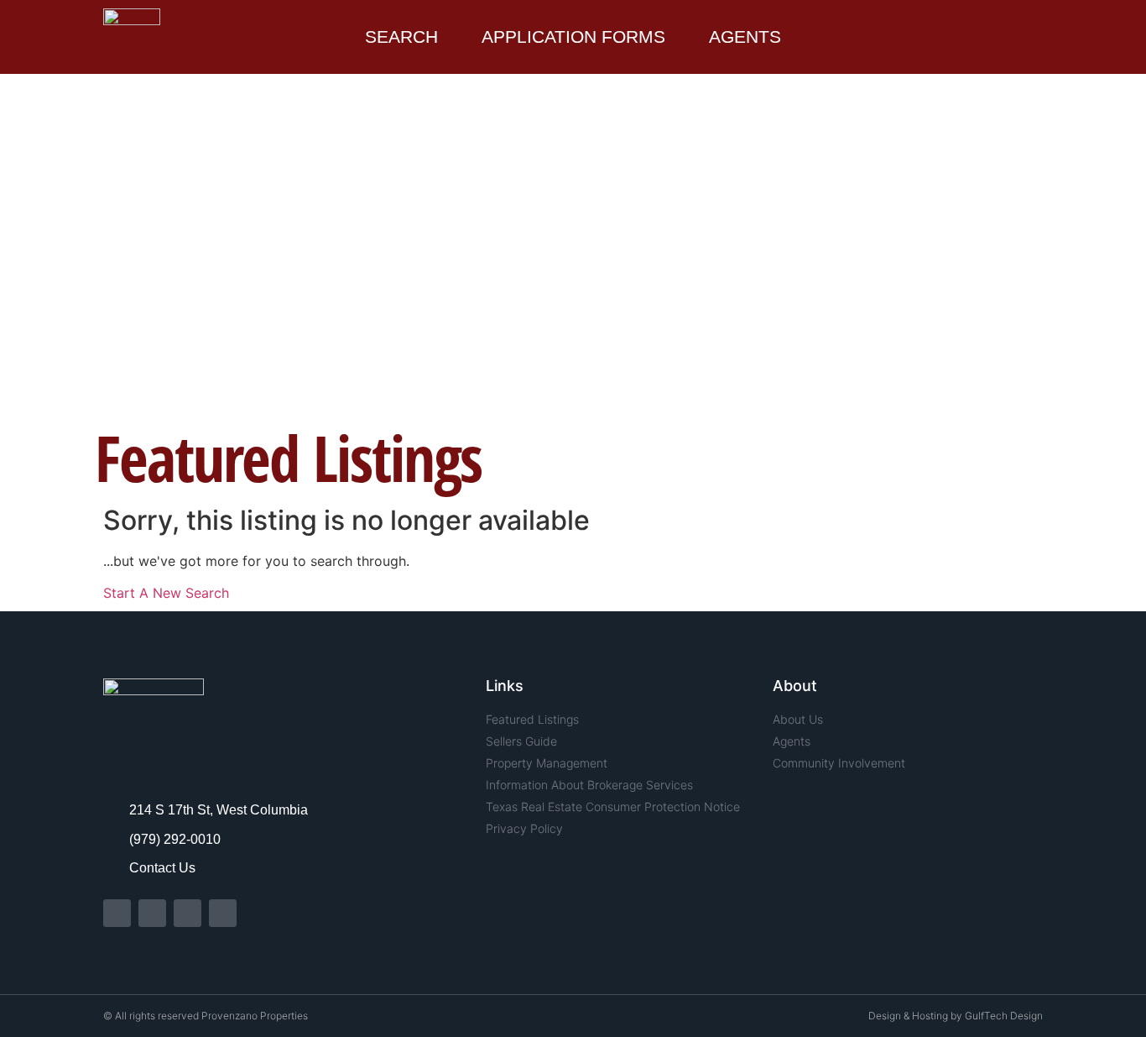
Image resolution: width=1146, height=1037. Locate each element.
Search (401, 36)
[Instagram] (152, 913)
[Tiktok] (187, 913)
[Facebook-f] (117, 913)
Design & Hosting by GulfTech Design (955, 1015)
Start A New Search (166, 592)
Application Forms (573, 36)
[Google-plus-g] (223, 913)
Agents (745, 36)
